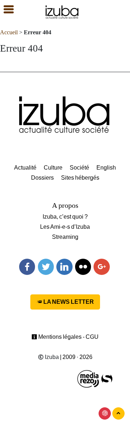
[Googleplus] (101, 267)
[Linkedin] (64, 267)
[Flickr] (83, 267)
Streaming (65, 237)
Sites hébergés (80, 178)
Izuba (51, 357)
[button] (5, 10)
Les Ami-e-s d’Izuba (65, 227)
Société (79, 168)
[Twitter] (46, 267)
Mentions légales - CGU (68, 337)
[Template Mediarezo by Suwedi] (88, 378)
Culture (53, 168)
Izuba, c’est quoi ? (65, 217)
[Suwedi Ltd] (107, 378)
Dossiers (42, 178)
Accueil (9, 32)
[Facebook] (27, 267)
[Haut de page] (118, 413)
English (106, 168)
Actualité (25, 168)
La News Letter (68, 302)
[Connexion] (105, 413)
